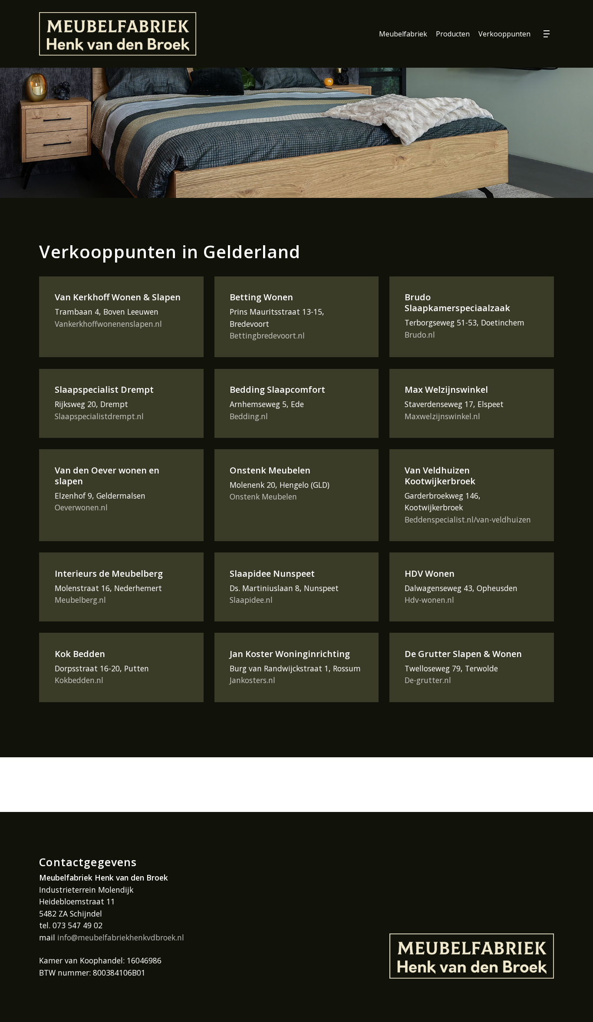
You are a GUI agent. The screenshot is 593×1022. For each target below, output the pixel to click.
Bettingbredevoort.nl (267, 335)
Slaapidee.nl (251, 600)
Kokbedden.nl (79, 680)
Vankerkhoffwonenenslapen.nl (108, 324)
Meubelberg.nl (80, 600)
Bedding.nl (249, 416)
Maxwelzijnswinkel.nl (442, 416)
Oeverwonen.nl (81, 507)
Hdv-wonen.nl (429, 600)
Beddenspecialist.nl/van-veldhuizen (468, 519)
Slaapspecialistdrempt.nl (99, 416)
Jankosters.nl (252, 680)
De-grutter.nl (428, 680)
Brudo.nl (420, 334)
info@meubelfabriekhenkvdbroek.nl (120, 937)
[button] (549, 34)
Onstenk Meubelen (263, 496)
